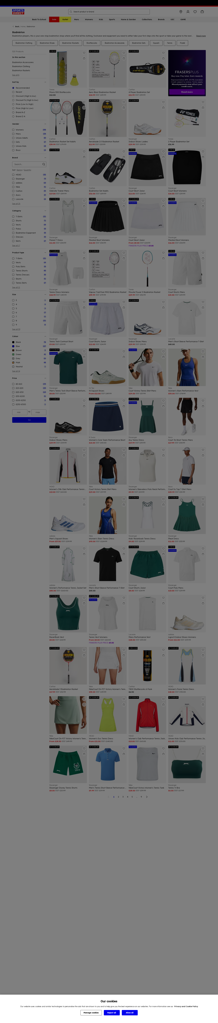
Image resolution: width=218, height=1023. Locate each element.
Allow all (129, 1013)
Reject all (111, 1013)
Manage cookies (91, 1013)
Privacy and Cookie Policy (186, 1006)
